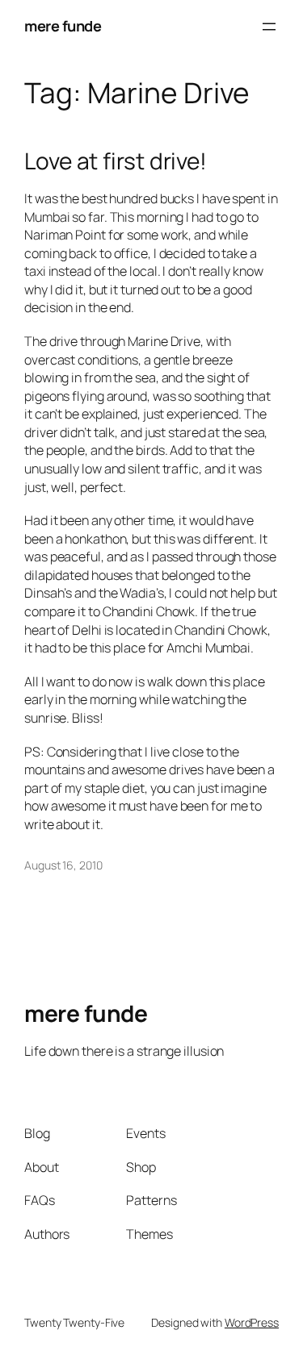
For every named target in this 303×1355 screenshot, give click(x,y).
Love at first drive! (115, 161)
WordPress (252, 1322)
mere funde (62, 25)
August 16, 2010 (63, 865)
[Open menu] (269, 26)
